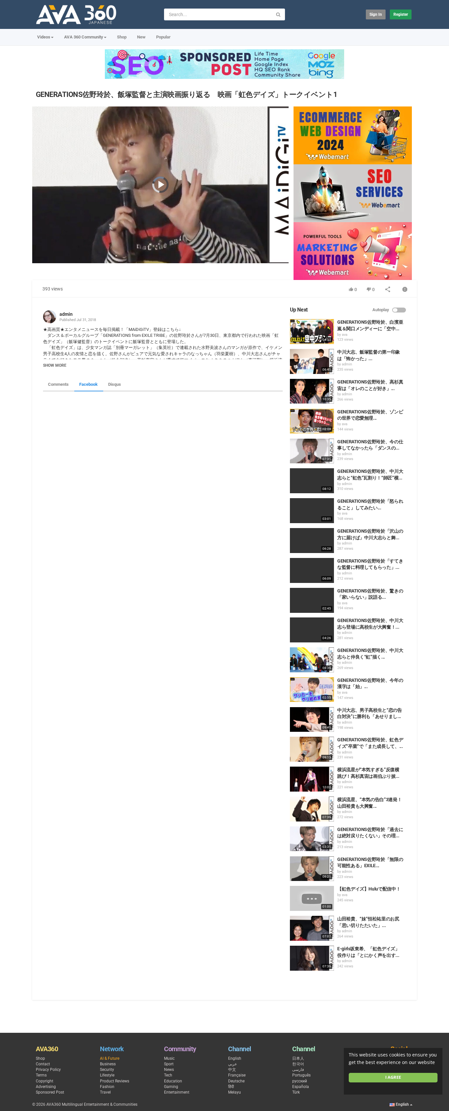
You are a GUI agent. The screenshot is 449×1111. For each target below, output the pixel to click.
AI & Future (109, 1058)
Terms (41, 1075)
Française (237, 1075)
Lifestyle (107, 1075)
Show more (54, 365)
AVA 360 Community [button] (83, 37)
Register (400, 14)
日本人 (298, 1058)
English (234, 1058)
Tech (168, 1075)
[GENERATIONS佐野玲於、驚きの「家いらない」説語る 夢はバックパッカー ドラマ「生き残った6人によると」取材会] (312, 600)
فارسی (298, 1069)
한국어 (298, 1064)
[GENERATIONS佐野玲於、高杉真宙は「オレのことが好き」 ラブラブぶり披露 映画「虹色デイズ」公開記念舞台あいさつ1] (312, 391)
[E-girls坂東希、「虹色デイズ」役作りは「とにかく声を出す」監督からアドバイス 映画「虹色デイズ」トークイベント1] (312, 958)
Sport (169, 1064)
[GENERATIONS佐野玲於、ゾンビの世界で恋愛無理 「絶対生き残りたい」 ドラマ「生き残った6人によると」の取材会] (312, 421)
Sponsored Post (50, 1092)
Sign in (375, 14)
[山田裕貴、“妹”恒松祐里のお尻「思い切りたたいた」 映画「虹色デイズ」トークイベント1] (312, 928)
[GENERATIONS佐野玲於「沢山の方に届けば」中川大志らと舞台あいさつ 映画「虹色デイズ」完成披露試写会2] (312, 540)
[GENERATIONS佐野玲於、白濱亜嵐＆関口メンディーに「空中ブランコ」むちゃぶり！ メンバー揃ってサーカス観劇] (312, 331)
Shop (122, 37)
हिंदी (231, 1086)
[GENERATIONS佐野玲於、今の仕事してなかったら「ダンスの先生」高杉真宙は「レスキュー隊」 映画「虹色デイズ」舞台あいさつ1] (312, 451)
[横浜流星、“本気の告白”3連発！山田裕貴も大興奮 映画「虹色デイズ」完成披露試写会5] (312, 809)
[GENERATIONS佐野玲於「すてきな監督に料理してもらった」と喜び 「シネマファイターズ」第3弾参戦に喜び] (312, 570)
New (141, 37)
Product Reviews (114, 1081)
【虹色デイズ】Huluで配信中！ (368, 888)
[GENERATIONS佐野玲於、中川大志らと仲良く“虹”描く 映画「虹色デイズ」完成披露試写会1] (312, 659)
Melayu (234, 1092)
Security (107, 1069)
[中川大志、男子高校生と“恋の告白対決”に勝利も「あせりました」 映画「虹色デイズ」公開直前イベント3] (312, 719)
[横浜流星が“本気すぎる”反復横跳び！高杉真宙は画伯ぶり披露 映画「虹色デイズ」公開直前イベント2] (312, 779)
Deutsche (236, 1081)
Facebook (88, 384)
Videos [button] (43, 37)
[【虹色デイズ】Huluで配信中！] (312, 898)
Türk (296, 1092)
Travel (105, 1092)
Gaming (171, 1086)
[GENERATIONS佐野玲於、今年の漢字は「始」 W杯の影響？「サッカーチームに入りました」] (312, 689)
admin (66, 314)
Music (169, 1058)
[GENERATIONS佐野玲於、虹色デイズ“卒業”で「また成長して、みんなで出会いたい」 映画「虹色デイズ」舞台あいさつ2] (312, 749)
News (169, 1069)
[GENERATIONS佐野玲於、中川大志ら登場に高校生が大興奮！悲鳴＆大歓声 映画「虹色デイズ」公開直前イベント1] (312, 629)
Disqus (114, 384)
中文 (232, 1069)
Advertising (46, 1086)
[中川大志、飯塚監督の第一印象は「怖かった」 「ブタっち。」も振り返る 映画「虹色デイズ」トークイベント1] (312, 361)
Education (173, 1081)
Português (301, 1075)
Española (300, 1086)
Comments (58, 384)
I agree (393, 1077)
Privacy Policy (48, 1069)
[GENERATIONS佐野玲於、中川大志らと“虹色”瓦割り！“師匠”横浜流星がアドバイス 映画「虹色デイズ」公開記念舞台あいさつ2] (312, 480)
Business (108, 1064)
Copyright (44, 1081)
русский (299, 1081)
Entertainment (176, 1092)
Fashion (107, 1086)
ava (344, 335)
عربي (232, 1064)
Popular (163, 37)
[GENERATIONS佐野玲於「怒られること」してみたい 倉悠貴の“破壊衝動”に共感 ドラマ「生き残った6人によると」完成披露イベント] (312, 510)
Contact (43, 1064)
